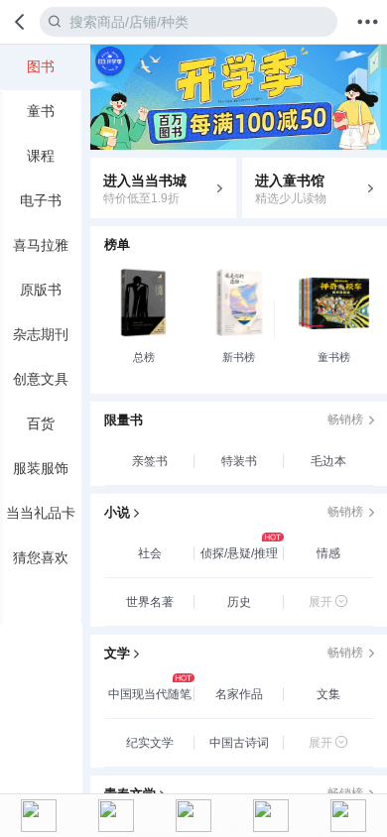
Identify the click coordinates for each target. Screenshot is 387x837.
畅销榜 (345, 419)
